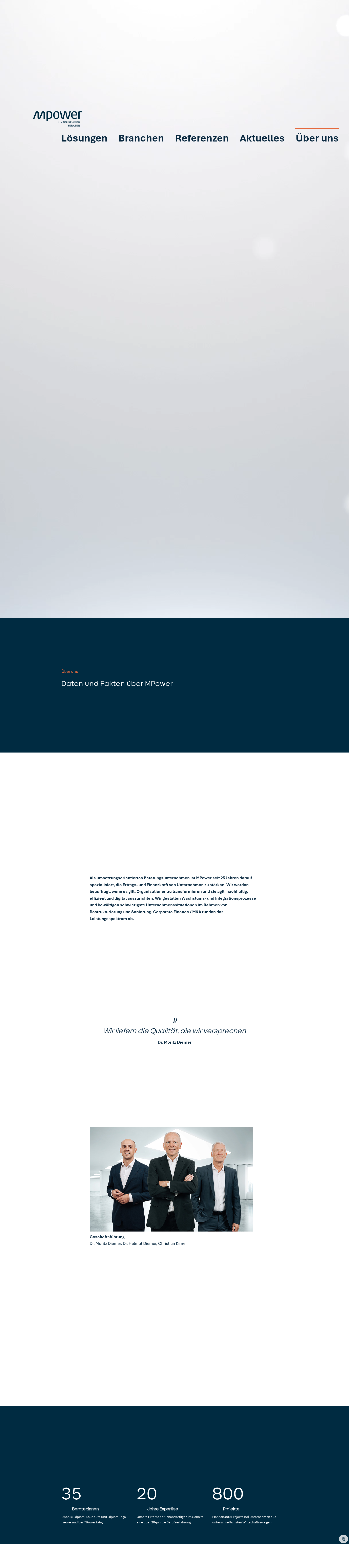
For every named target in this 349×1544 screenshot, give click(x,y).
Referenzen (202, 154)
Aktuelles (262, 154)
